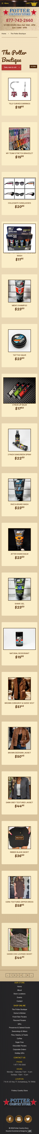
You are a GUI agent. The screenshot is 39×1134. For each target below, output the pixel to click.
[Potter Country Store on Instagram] (19, 1122)
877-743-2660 (19, 21)
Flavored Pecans (19, 1020)
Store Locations (19, 994)
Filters (33, 66)
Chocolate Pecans (19, 1046)
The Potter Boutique (19, 1009)
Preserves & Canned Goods (19, 1027)
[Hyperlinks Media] (29, 1131)
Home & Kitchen (20, 1013)
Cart (28, 3)
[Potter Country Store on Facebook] (10, 1122)
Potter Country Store (21, 1128)
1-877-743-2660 (19, 1064)
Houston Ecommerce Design (15, 1131)
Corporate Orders (19, 1049)
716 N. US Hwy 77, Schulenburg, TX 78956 (19, 1082)
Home (4, 33)
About (19, 990)
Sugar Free (19, 1042)
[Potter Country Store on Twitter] (28, 1122)
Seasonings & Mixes (19, 1031)
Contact (19, 1001)
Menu (6, 3)
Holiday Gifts (19, 1053)
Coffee (19, 1038)
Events (19, 997)
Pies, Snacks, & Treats (19, 1035)
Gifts (19, 1024)
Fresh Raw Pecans (19, 1017)
